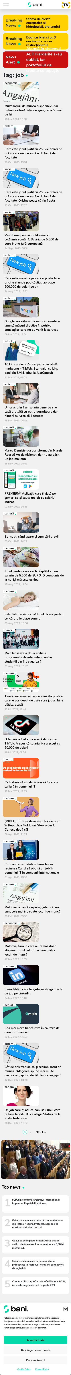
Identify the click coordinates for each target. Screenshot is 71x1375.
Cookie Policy (24, 1369)
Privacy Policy (42, 1369)
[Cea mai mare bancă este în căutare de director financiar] (34, 1014)
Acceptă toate (35, 1340)
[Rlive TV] (64, 5)
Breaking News (14, 23)
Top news (11, 1187)
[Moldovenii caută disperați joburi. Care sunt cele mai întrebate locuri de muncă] (34, 893)
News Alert (11, 60)
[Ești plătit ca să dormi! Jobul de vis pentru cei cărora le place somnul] (34, 600)
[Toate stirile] (10, 5)
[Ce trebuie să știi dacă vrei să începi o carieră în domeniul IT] (34, 768)
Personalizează (35, 1360)
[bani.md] (35, 4)
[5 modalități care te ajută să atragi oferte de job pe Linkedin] (34, 975)
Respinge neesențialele (35, 1350)
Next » (40, 1132)
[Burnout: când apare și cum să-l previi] (34, 522)
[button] (65, 1309)
